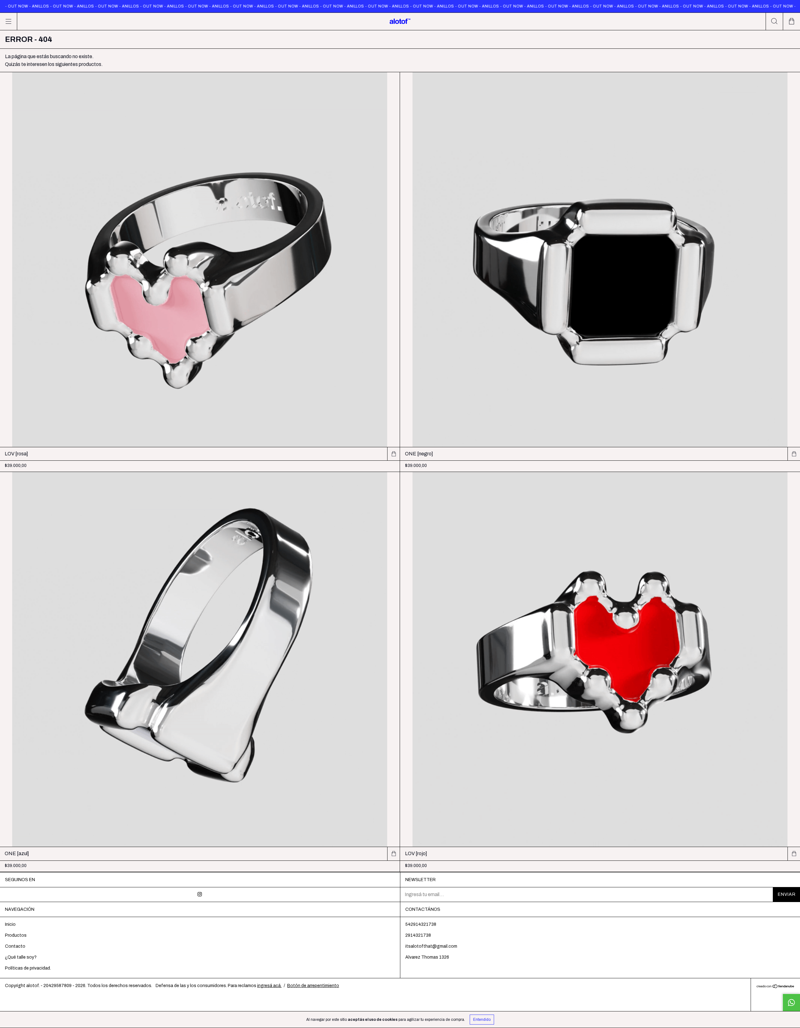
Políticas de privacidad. (28, 968)
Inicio (10, 924)
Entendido (482, 1019)
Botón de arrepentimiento (313, 985)
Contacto (15, 946)
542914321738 (420, 924)
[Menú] (8, 21)
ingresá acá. (269, 985)
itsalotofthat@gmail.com (431, 946)
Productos (16, 935)
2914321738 (418, 935)
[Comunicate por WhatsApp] (791, 1002)
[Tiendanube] (775, 987)
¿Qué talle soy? (21, 957)
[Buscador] (774, 21)
